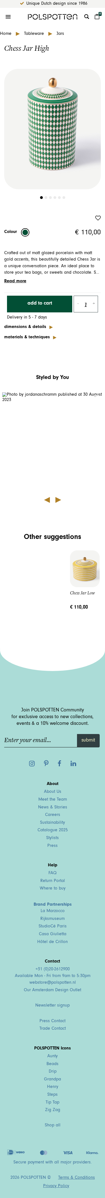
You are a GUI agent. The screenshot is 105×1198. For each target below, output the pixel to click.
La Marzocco (53, 911)
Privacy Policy (56, 1186)
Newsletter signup (52, 1005)
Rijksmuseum (52, 919)
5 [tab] (59, 197)
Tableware (34, 34)
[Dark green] (25, 232)
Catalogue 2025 (53, 830)
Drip (53, 1072)
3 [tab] (50, 197)
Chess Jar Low (82, 593)
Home (6, 34)
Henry (52, 1087)
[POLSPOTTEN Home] (52, 17)
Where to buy (53, 888)
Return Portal (52, 881)
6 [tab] (63, 197)
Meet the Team (52, 800)
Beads (52, 1064)
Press (52, 846)
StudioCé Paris (53, 926)
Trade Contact (52, 1029)
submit (88, 740)
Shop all (52, 1125)
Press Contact (52, 1021)
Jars (60, 34)
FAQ (52, 873)
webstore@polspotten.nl (52, 983)
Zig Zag (52, 1110)
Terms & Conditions (76, 1178)
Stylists (52, 838)
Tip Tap (52, 1102)
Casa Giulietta (52, 934)
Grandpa (52, 1079)
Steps (52, 1095)
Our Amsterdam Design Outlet (52, 990)
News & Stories (52, 807)
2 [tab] (46, 197)
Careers (52, 815)
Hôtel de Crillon (52, 942)
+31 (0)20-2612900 (53, 969)
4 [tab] (54, 197)
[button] (52, 442)
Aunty (52, 1056)
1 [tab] (41, 197)
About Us (52, 792)
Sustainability (52, 823)
